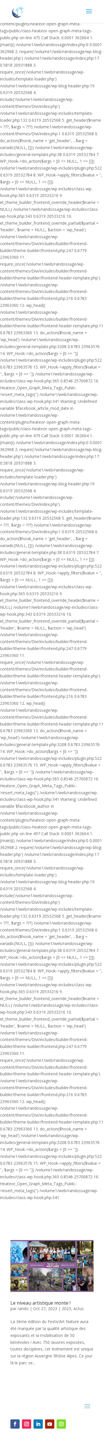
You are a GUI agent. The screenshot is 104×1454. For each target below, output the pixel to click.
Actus (78, 1308)
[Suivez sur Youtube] (49, 1424)
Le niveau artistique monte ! (40, 1303)
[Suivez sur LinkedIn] (38, 1424)
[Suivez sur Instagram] (26, 1424)
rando (23, 1308)
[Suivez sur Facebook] (15, 1424)
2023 (66, 1308)
